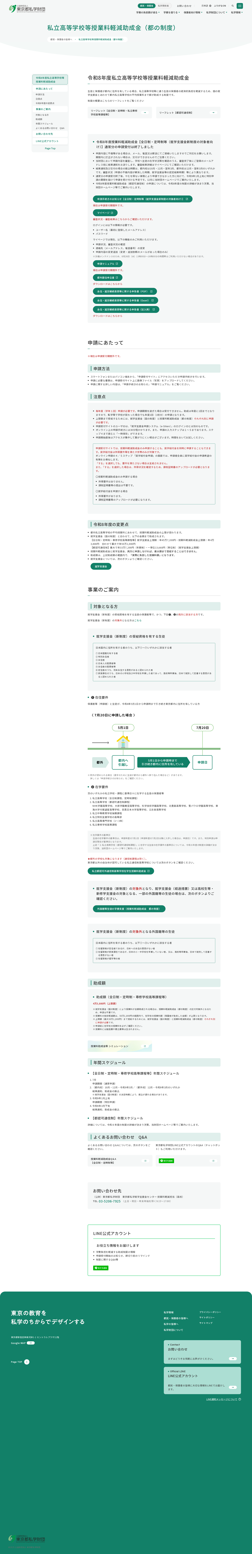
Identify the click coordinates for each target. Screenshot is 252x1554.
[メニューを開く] (240, 6)
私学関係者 (163, 5)
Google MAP (18, 1343)
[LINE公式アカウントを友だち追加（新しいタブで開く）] (188, 1161)
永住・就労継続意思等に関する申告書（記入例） (124, 309)
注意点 (39, 98)
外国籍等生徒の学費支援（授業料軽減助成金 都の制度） (129, 908)
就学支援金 (101, 566)
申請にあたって (44, 88)
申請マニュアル (105, 263)
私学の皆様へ (171, 1324)
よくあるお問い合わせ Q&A (50, 128)
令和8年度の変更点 (45, 103)
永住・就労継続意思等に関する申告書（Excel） (123, 300)
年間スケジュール (44, 123)
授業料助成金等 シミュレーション (109, 1046)
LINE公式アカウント (47, 141)
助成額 (39, 119)
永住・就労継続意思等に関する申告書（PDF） (123, 291)
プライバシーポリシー (210, 1312)
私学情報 (236, 12)
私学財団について (215, 12)
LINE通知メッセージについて (221, 1399)
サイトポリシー (207, 1317)
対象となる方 (42, 114)
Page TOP (16, 1362)
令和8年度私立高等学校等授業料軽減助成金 (50, 79)
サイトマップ (205, 1322)
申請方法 (40, 94)
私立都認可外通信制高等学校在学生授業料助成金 (119, 871)
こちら (138, 620)
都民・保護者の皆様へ (176, 1318)
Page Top (50, 148)
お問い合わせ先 (44, 133)
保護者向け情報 (192, 12)
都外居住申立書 (105, 277)
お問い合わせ (184, 5)
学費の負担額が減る (147, 12)
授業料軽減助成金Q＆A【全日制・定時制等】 (103, 1160)
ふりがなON (220, 5)
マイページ (103, 212)
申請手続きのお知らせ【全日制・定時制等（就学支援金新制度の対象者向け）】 (141, 199)
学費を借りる (171, 12)
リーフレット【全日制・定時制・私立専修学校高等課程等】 (114, 112)
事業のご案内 (43, 109)
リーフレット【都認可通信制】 (176, 112)
